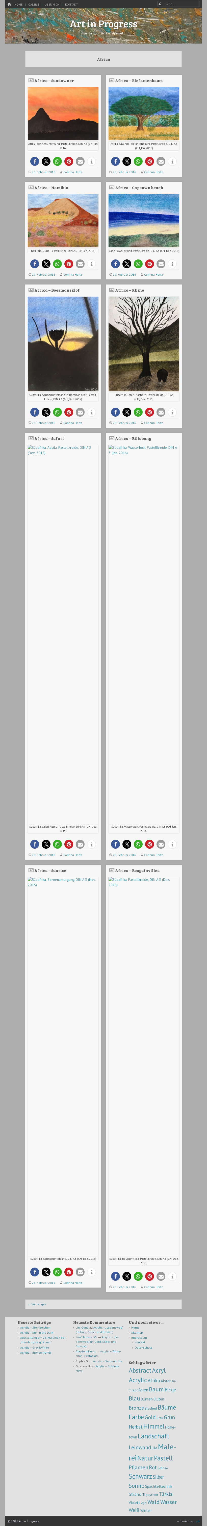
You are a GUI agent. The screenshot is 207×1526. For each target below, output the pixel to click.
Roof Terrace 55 (86, 1337)
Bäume (167, 1407)
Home (18, 4)
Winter (145, 1510)
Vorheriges (37, 1304)
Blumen (147, 1399)
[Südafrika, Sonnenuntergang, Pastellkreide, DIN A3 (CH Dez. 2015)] (63, 390)
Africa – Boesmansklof (57, 290)
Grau (160, 1418)
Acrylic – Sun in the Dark (36, 1332)
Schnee (163, 1468)
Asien (143, 1390)
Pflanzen (138, 1467)
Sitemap (137, 1332)
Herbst (136, 1426)
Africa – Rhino (129, 290)
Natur (145, 1458)
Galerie (33, 4)
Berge (170, 1390)
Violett (134, 1502)
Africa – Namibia (51, 187)
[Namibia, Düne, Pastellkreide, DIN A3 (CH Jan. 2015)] (63, 246)
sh (197, 1521)
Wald (153, 1501)
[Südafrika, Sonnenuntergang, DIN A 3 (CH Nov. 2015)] (63, 885)
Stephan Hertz (85, 1351)
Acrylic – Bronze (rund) (35, 1352)
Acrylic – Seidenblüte (107, 1361)
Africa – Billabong (133, 438)
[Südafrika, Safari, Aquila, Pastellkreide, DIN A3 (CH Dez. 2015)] (63, 453)
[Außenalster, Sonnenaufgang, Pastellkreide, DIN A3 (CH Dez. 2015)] (63, 139)
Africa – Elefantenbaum (139, 80)
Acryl (159, 1370)
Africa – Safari (49, 438)
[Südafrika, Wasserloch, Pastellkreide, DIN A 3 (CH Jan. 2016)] (144, 453)
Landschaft (153, 1436)
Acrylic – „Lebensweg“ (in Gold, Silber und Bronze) (97, 1341)
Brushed (151, 1408)
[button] (34, 161)
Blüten (158, 1399)
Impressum (139, 1337)
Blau (134, 1398)
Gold (150, 1417)
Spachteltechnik (158, 1486)
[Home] (9, 4)
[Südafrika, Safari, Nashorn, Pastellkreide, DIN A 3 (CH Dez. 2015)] (144, 390)
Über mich (52, 4)
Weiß (134, 1510)
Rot (153, 1467)
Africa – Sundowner (54, 80)
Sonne (136, 1485)
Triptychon (150, 1494)
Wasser (168, 1501)
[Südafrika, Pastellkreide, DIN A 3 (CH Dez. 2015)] (144, 885)
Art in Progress (103, 23)
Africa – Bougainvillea (137, 870)
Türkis (165, 1494)
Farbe (136, 1417)
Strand (135, 1494)
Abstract (140, 1370)
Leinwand (140, 1447)
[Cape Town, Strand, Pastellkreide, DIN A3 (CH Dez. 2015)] (144, 246)
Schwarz (140, 1476)
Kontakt (71, 4)
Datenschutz (143, 1347)
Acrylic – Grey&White (34, 1347)
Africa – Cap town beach (139, 187)
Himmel (153, 1426)
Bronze (136, 1408)
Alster (166, 1380)
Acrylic (138, 1380)
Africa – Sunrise (50, 870)
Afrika (154, 1380)
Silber (158, 1477)
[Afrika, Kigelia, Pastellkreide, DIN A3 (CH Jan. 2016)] (144, 139)
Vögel (144, 1503)
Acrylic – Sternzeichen (35, 1327)
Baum (156, 1389)
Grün (169, 1417)
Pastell (163, 1458)
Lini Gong (82, 1327)
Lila (154, 1448)
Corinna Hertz (72, 172)
